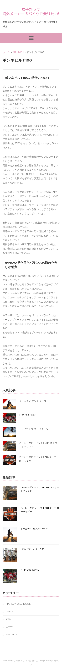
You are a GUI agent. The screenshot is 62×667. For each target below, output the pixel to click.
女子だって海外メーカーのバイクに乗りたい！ (25, 661)
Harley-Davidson (18, 603)
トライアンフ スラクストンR (34, 429)
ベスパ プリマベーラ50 (32, 549)
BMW (9, 626)
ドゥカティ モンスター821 (33, 401)
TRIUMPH (12, 634)
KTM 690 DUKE (27, 415)
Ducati (11, 611)
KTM (8, 619)
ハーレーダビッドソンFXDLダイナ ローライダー (37, 459)
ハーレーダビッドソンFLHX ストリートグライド (38, 445)
